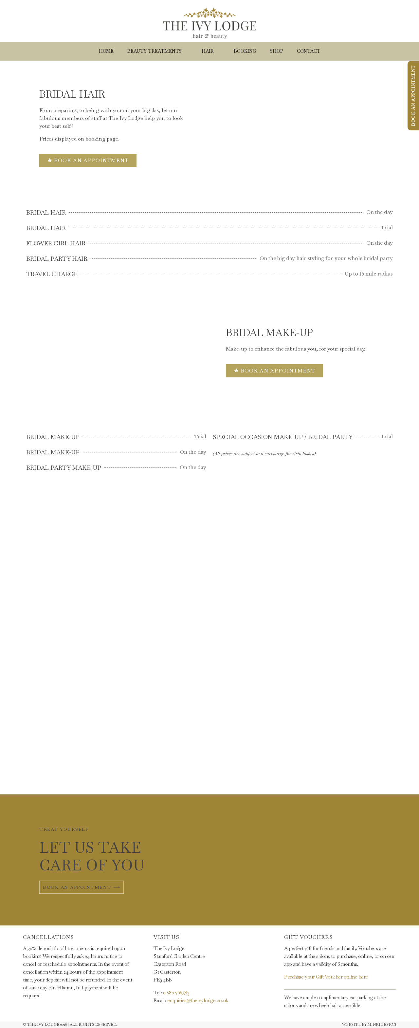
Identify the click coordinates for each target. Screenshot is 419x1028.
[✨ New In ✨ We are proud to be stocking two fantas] (175, 676)
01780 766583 (176, 992)
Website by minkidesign (369, 1024)
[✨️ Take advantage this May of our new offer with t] (244, 597)
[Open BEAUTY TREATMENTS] (185, 51)
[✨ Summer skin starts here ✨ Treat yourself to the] (314, 629)
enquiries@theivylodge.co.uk (197, 1000)
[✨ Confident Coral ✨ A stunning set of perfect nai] (384, 590)
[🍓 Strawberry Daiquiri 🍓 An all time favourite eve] (104, 597)
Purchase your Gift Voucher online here (326, 977)
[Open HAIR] (217, 51)
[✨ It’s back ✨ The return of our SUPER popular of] (35, 605)
